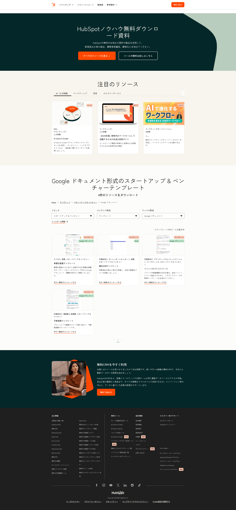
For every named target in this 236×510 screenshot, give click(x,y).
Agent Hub (82, 421)
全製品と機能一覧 (57, 421)
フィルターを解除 (58, 221)
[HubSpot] (53, 5)
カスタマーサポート (166, 421)
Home (54, 202)
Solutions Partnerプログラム (169, 457)
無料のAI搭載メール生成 (87, 441)
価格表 (100, 4)
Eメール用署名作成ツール (119, 421)
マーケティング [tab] (80, 93)
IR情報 (140, 437)
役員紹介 (138, 429)
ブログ (138, 445)
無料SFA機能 (56, 461)
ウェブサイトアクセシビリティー (135, 501)
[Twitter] (118, 485)
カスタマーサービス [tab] (112, 93)
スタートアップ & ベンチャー (85, 202)
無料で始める (106, 392)
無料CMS (55, 457)
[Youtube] (110, 485)
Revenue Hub (56, 453)
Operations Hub (57, 449)
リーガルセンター (73, 501)
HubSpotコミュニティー (168, 424)
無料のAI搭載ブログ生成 (87, 449)
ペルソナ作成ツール (117, 433)
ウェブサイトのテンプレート (120, 456)
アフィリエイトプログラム (171, 469)
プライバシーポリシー (93, 501)
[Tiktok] (139, 485)
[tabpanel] (118, 128)
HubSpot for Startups (167, 465)
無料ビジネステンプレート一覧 (121, 448)
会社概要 (138, 421)
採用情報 (138, 424)
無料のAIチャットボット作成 (88, 424)
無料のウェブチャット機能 (88, 429)
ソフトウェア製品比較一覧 (120, 452)
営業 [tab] (95, 93)
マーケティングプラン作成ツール (122, 442)
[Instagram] (103, 485)
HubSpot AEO (56, 424)
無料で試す (178, 4)
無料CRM (55, 429)
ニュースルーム (141, 441)
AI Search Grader (117, 424)
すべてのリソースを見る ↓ (97, 55)
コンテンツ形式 (104, 210)
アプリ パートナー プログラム (170, 461)
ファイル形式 (148, 210)
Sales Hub (55, 437)
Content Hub (56, 445)
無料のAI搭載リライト (86, 433)
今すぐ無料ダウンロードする (65, 282)
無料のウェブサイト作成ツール (89, 453)
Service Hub (55, 441)
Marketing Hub (56, 433)
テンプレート (65, 202)
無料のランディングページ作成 (89, 457)
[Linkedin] (125, 485)
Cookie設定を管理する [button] (161, 501)
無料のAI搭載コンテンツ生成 (88, 445)
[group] (72, 128)
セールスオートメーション (60, 465)
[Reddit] (132, 485)
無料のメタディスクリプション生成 (90, 474)
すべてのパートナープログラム (170, 453)
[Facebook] (96, 485)
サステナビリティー (145, 449)
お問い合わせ (140, 453)
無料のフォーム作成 (85, 468)
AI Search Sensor (117, 429)
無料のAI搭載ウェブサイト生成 (89, 437)
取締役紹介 (139, 433)
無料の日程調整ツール (59, 473)
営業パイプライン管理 (59, 469)
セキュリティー (112, 501)
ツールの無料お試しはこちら (138, 55)
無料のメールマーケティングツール (90, 463)
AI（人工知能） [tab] (62, 93)
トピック (55, 210)
